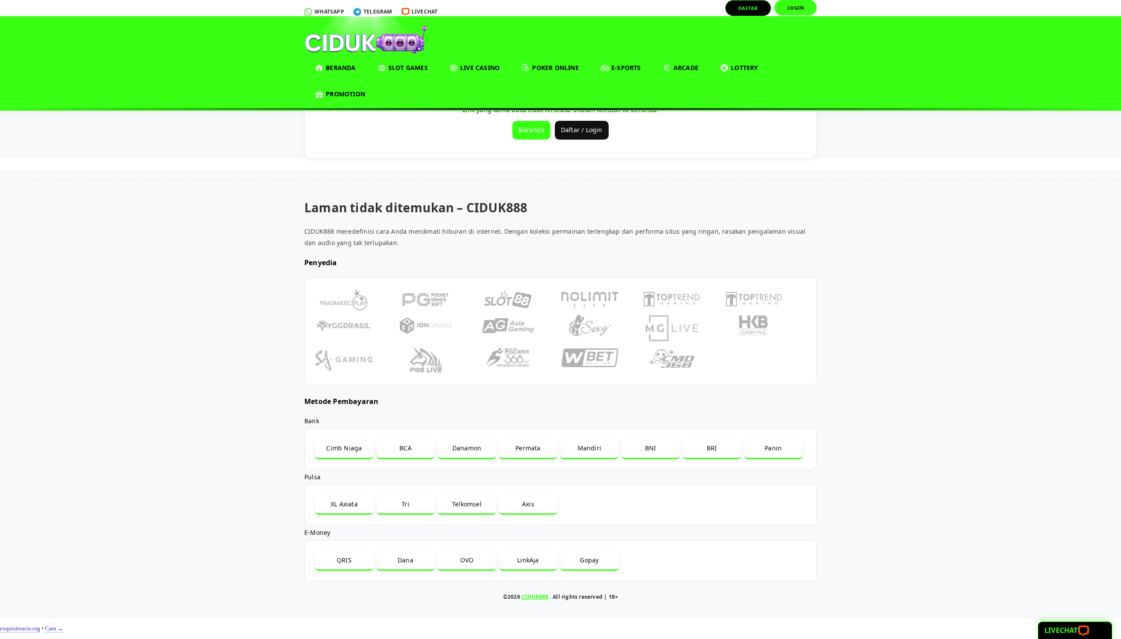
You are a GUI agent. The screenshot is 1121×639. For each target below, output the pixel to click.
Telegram (377, 11)
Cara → (54, 628)
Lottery (743, 67)
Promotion (344, 94)
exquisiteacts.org (20, 628)
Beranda (340, 67)
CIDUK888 (535, 596)
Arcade (685, 67)
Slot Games (407, 67)
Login (795, 7)
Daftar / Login (582, 130)
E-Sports (625, 67)
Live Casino (479, 67)
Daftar (748, 8)
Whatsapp (328, 11)
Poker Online (554, 67)
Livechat (424, 11)
